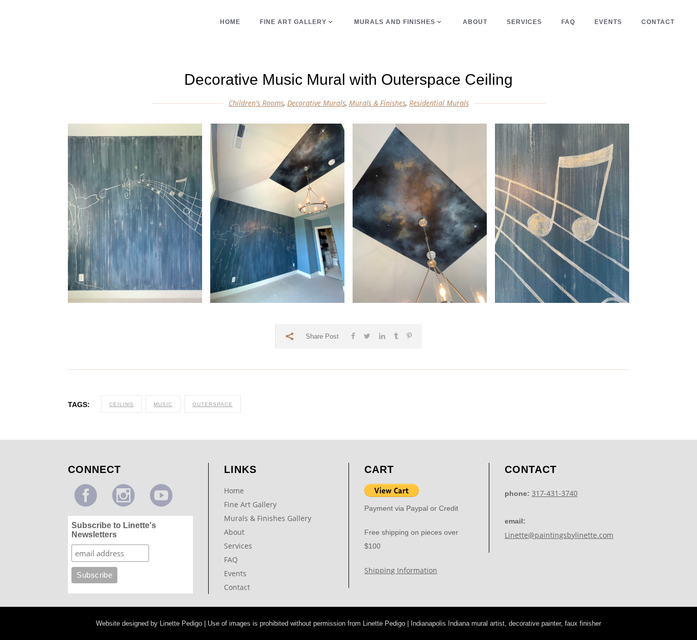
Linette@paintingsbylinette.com (559, 535)
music (163, 404)
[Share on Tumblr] (396, 335)
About (234, 532)
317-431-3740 (555, 493)
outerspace (212, 404)
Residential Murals (439, 103)
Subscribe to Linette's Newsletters (113, 530)
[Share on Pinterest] (409, 335)
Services (238, 546)
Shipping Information (400, 570)
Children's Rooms (256, 103)
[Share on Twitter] (367, 335)
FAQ (231, 559)
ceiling (121, 404)
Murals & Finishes (377, 103)
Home (234, 490)
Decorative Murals (316, 103)
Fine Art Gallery (250, 504)
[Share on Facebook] (353, 335)
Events (235, 573)
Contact (237, 587)
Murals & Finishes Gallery (267, 518)
